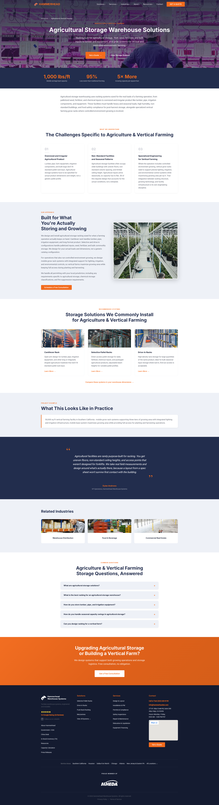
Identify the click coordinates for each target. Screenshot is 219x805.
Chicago (114, 763)
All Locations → (152, 763)
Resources (148, 4)
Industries (125, 4)
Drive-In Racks (82, 705)
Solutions (101, 4)
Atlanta (122, 763)
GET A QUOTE (176, 4)
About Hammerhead (48, 725)
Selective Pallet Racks (84, 701)
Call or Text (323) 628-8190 (159, 701)
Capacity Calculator (48, 748)
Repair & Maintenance (120, 719)
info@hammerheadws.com (158, 705)
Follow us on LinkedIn (52, 719)
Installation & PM (119, 705)
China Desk (45, 734)
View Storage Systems (120, 55)
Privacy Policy (102, 799)
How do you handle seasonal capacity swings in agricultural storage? (109, 614)
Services (113, 4)
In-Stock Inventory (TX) (49, 739)
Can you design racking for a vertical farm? (109, 624)
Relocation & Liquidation (121, 723)
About (136, 4)
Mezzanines (81, 714)
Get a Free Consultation (109, 673)
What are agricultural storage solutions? (109, 585)
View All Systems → (84, 719)
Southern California (79, 763)
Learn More (50, 371)
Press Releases (46, 752)
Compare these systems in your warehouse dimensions (109, 382)
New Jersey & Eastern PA (135, 763)
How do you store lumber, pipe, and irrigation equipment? (109, 604)
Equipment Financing (120, 728)
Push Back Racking (84, 710)
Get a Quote (95, 55)
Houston (91, 763)
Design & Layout (118, 701)
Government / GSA (47, 730)
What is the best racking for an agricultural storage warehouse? (109, 595)
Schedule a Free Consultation (56, 287)
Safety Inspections (119, 714)
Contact (160, 4)
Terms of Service (116, 799)
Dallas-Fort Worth (103, 763)
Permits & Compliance (120, 710)
